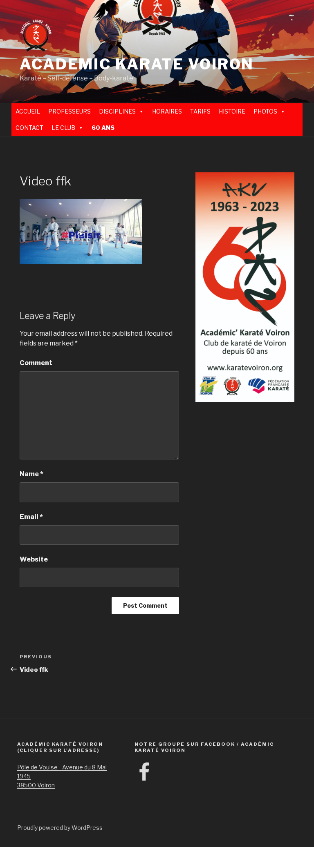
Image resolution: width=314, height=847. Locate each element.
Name (31, 474)
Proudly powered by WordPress (60, 827)
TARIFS (200, 111)
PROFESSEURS (69, 111)
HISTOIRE (232, 111)
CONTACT (29, 127)
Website (34, 559)
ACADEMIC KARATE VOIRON (137, 64)
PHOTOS (265, 111)
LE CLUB (63, 127)
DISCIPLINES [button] (117, 111)
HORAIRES (167, 111)
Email (31, 517)
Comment (36, 363)
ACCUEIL (28, 111)
